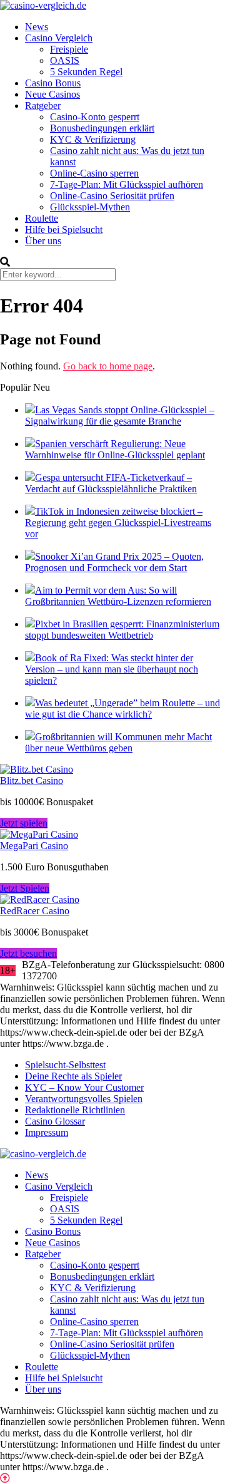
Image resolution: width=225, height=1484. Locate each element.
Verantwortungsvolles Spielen (83, 1098)
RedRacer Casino (34, 910)
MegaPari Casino (34, 845)
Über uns (43, 240)
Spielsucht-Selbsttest (65, 1064)
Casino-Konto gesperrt (94, 116)
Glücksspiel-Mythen (90, 207)
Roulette (41, 218)
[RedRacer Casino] (39, 899)
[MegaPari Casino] (39, 834)
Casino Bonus (53, 83)
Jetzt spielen (24, 823)
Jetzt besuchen (28, 953)
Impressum (46, 1132)
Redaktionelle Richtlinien (75, 1110)
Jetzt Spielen (24, 888)
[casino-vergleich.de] (43, 5)
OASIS (64, 60)
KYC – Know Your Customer (84, 1087)
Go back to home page (107, 366)
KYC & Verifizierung (93, 139)
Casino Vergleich (58, 38)
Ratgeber (43, 105)
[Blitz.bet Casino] (36, 769)
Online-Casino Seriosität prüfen (112, 195)
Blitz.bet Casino (31, 780)
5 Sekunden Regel (86, 71)
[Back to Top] (5, 1478)
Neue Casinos (52, 94)
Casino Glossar (55, 1121)
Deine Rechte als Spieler (73, 1076)
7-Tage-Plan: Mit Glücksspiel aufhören (126, 184)
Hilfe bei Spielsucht (63, 229)
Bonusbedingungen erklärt (102, 128)
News (36, 26)
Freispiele (69, 49)
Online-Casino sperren (94, 173)
